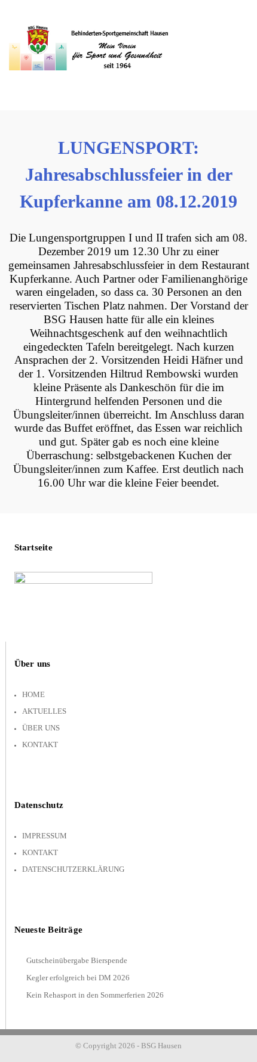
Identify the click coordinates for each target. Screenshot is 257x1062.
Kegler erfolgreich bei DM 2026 (78, 977)
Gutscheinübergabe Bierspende (76, 960)
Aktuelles (44, 711)
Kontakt (40, 744)
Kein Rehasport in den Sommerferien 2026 (95, 994)
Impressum (44, 835)
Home (33, 694)
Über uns (41, 727)
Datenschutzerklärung (73, 869)
